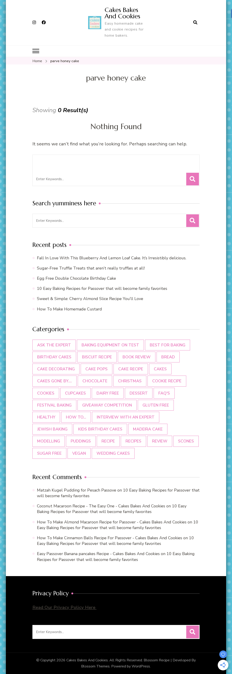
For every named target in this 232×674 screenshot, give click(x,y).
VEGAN (79, 453)
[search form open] (195, 22)
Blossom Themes (95, 666)
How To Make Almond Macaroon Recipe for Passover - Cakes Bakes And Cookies (111, 522)
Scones (186, 441)
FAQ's (164, 393)
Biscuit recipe (97, 357)
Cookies (45, 393)
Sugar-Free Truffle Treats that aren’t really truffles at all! (91, 268)
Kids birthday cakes (100, 429)
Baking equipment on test (110, 345)
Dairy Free (108, 393)
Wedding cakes (113, 453)
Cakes (160, 369)
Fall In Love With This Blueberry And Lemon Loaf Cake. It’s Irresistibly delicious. (111, 258)
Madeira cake (148, 429)
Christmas (130, 381)
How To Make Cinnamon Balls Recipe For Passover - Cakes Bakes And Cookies (109, 538)
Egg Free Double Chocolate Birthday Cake (77, 278)
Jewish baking (52, 429)
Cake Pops (96, 369)
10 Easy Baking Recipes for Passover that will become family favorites (102, 288)
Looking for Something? (73, 161)
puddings (81, 441)
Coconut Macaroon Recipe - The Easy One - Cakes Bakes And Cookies (101, 506)
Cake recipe (130, 369)
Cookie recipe (166, 381)
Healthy (46, 417)
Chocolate (94, 381)
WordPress (141, 666)
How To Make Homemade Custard (69, 309)
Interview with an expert (126, 417)
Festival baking (54, 405)
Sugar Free (49, 453)
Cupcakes (75, 393)
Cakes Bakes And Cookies (122, 13)
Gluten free (156, 405)
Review (159, 441)
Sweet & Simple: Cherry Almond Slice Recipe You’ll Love (90, 298)
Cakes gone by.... (54, 381)
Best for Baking (167, 345)
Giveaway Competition (107, 405)
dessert (139, 393)
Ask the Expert (54, 345)
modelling (48, 441)
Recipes (133, 441)
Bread (168, 357)
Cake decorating (56, 369)
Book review (137, 357)
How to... (76, 417)
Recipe (108, 441)
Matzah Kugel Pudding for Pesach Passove (76, 490)
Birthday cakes (54, 357)
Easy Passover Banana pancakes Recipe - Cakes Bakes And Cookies (98, 553)
